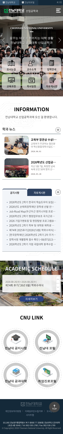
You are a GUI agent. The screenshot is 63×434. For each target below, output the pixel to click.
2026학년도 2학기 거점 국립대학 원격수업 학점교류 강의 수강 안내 (32, 244)
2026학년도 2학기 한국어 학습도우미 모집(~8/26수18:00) (32, 202)
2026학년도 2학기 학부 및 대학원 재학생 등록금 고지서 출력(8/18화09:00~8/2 (32, 225)
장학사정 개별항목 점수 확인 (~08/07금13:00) (32, 239)
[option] (29, 283)
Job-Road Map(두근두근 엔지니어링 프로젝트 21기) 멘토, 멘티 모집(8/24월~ (32, 211)
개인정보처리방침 (13, 411)
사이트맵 (30, 414)
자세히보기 (31, 299)
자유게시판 (39, 192)
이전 (58, 279)
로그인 (59, 2)
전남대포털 (29, 2)
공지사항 (14, 192)
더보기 (58, 130)
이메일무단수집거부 (34, 411)
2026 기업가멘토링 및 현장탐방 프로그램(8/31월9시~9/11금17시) (32, 220)
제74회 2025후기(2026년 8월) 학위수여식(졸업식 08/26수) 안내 (32, 230)
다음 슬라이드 (59, 40)
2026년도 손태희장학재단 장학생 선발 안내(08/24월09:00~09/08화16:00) (32, 206)
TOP (54, 408)
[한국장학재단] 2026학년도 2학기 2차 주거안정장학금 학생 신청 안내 (32, 234)
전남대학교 (10, 2)
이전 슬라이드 (3, 40)
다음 (58, 287)
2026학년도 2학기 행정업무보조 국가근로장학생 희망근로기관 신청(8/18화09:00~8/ (32, 216)
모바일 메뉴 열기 (58, 11)
